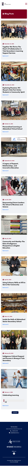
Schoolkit (16, 462)
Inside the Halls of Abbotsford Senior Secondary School (14, 320)
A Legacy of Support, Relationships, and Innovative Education (11, 165)
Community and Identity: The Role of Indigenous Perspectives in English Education (14, 244)
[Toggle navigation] (26, 4)
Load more (15, 412)
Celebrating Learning (11, 395)
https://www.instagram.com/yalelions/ (14, 453)
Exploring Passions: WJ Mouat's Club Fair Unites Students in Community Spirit (14, 90)
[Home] (8, 3)
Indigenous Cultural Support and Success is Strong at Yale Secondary (13, 358)
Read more (5, 56)
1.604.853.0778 (15, 430)
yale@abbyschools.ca (15, 432)
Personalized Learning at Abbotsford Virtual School (12, 128)
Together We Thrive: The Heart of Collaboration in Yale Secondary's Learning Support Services (13, 50)
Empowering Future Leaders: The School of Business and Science (13, 204)
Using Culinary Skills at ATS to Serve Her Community (14, 283)
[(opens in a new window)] (14, 441)
